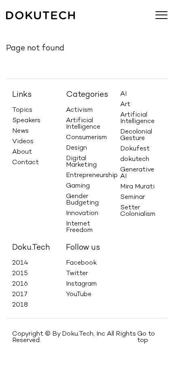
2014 (20, 263)
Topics (19, 27)
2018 (20, 305)
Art (125, 104)
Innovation (82, 213)
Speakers (50, 27)
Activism (79, 110)
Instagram (81, 284)
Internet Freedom (79, 227)
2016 (20, 284)
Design (76, 148)
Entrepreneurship (92, 175)
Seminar (132, 197)
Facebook (81, 263)
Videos (105, 27)
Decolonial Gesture (136, 135)
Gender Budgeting (82, 199)
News (79, 27)
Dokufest (135, 149)
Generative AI (137, 173)
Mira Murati (137, 187)
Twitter (77, 273)
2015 (20, 273)
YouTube (78, 294)
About (131, 27)
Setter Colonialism (137, 211)
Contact (25, 162)
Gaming (78, 186)
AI (123, 94)
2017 (20, 294)
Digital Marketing (81, 161)
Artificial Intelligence (83, 123)
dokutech (134, 159)
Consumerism (86, 137)
